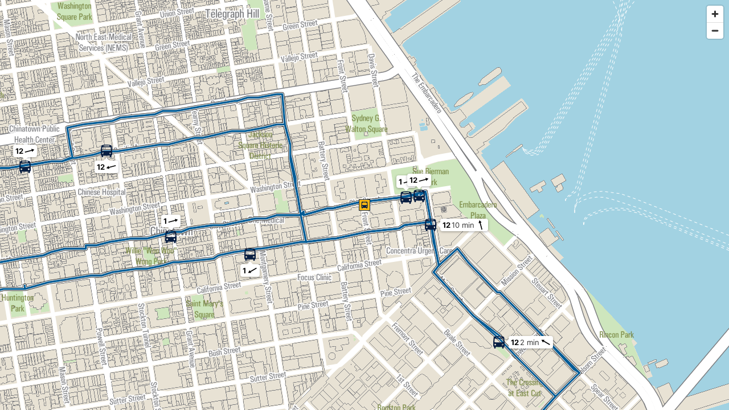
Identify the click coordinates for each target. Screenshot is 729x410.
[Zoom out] (715, 30)
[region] (364, 205)
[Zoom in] (715, 14)
